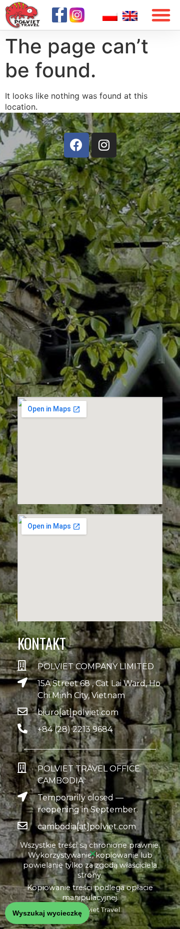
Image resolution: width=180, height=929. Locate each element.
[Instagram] (104, 145)
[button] (47, 913)
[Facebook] (76, 145)
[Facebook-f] (59, 14)
